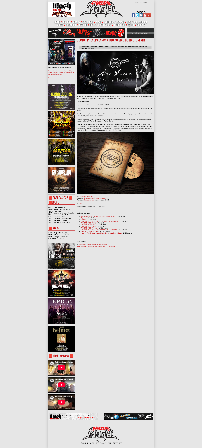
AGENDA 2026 (60, 197)
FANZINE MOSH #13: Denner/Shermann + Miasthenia (99, 230)
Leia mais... (61, 73)
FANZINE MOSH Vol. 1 (88, 223)
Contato (83, 219)
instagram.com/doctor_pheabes (95, 198)
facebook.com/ (89, 200)
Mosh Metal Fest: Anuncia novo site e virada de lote (98, 216)
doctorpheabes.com (86, 196)
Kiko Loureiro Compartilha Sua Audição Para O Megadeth (96, 246)
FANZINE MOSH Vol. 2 (88, 224)
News (80, 203)
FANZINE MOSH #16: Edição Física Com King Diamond (99, 221)
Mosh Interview (61, 356)
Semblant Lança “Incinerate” (90, 231)
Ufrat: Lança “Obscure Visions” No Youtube (92, 244)
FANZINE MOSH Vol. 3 (88, 226)
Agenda (83, 218)
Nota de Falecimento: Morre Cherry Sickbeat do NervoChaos (101, 233)
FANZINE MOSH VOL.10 (89, 228)
